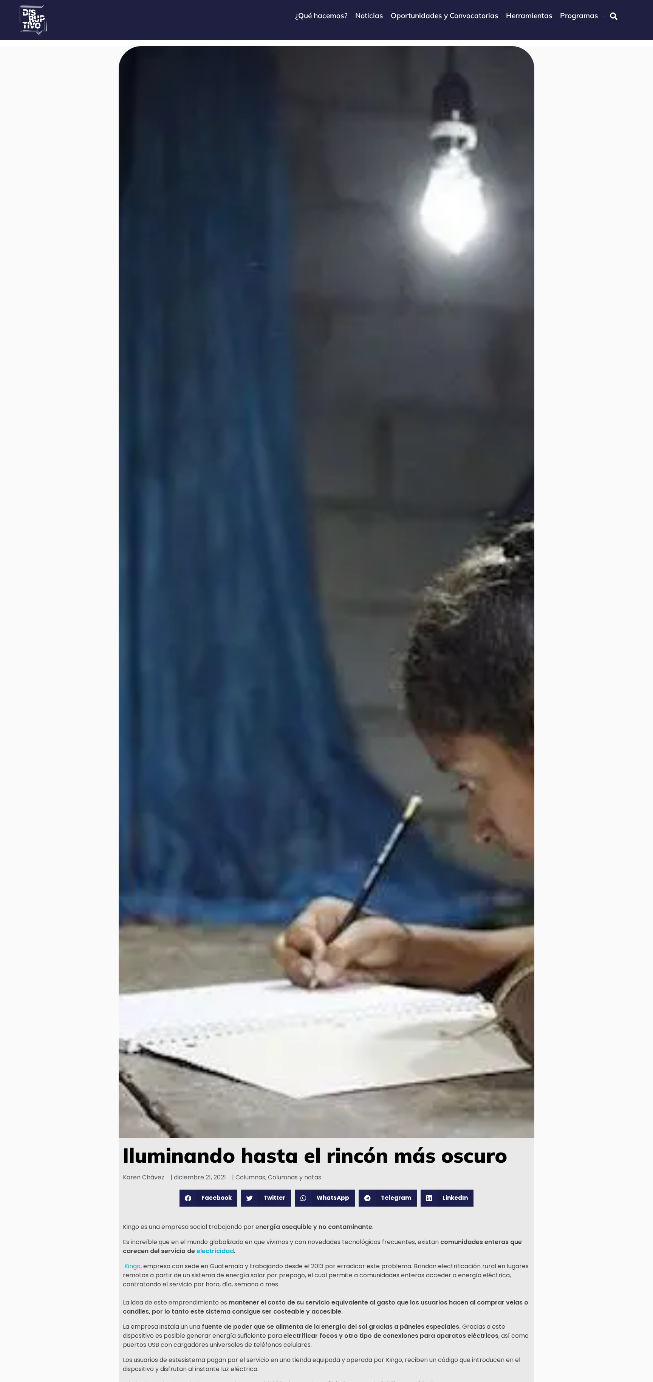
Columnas (250, 1177)
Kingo (132, 1266)
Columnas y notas (294, 1177)
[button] (208, 1198)
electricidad (215, 1251)
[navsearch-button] (613, 16)
